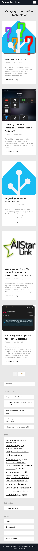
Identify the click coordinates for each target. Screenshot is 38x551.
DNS (23, 452)
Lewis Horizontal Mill (13, 475)
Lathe (26, 472)
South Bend (12, 488)
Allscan (19, 440)
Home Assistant (25, 465)
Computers (11, 451)
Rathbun (18, 484)
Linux (8, 478)
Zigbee (24, 495)
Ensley (19, 455)
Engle (14, 455)
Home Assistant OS (10, 469)
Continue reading (11, 80)
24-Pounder (9, 440)
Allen (15, 440)
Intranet (17, 472)
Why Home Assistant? (17, 59)
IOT (21, 472)
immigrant (10, 472)
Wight (19, 495)
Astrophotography (15, 445)
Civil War (18, 449)
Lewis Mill (24, 475)
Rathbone (9, 484)
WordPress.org (11, 539)
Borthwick (10, 448)
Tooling (9, 491)
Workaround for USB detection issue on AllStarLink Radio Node (18, 272)
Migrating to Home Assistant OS (17, 427)
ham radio (21, 463)
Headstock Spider (12, 465)
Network (25, 478)
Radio (26, 481)
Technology (24, 487)
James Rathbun (11, 2)
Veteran (16, 491)
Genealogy (13, 459)
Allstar (23, 440)
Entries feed (10, 527)
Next (21, 373)
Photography (18, 480)
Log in (8, 521)
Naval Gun (18, 478)
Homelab (21, 468)
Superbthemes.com (19, 548)
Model (13, 478)
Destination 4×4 (12, 508)
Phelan (9, 481)
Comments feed (12, 533)
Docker (27, 452)
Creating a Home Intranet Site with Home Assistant (18, 127)
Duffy (9, 455)
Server (24, 484)
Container (19, 452)
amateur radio (11, 443)
